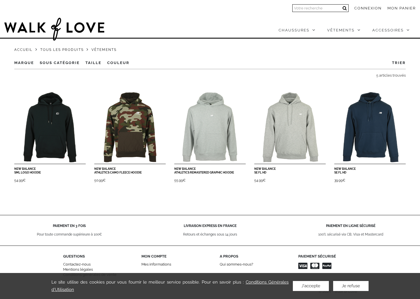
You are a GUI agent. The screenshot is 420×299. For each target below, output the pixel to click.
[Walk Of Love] (54, 26)
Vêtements (104, 50)
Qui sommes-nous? (236, 264)
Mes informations (156, 264)
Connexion (368, 8)
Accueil (23, 50)
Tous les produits (62, 50)
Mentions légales (78, 269)
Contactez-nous (77, 264)
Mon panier (401, 8)
